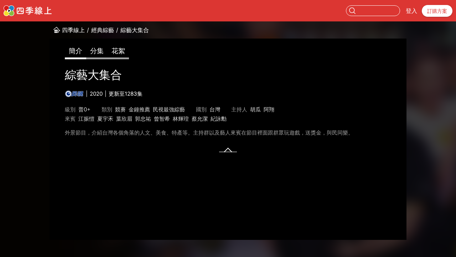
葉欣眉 (124, 118)
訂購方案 (437, 11)
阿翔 (269, 109)
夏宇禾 (105, 118)
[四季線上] (28, 10)
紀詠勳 (219, 118)
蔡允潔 (200, 118)
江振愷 (86, 118)
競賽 (120, 109)
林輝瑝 (181, 118)
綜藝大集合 (134, 30)
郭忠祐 (143, 118)
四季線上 (73, 30)
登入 (411, 10)
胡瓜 (255, 109)
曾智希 (162, 118)
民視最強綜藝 (169, 109)
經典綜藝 (102, 30)
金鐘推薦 (139, 109)
